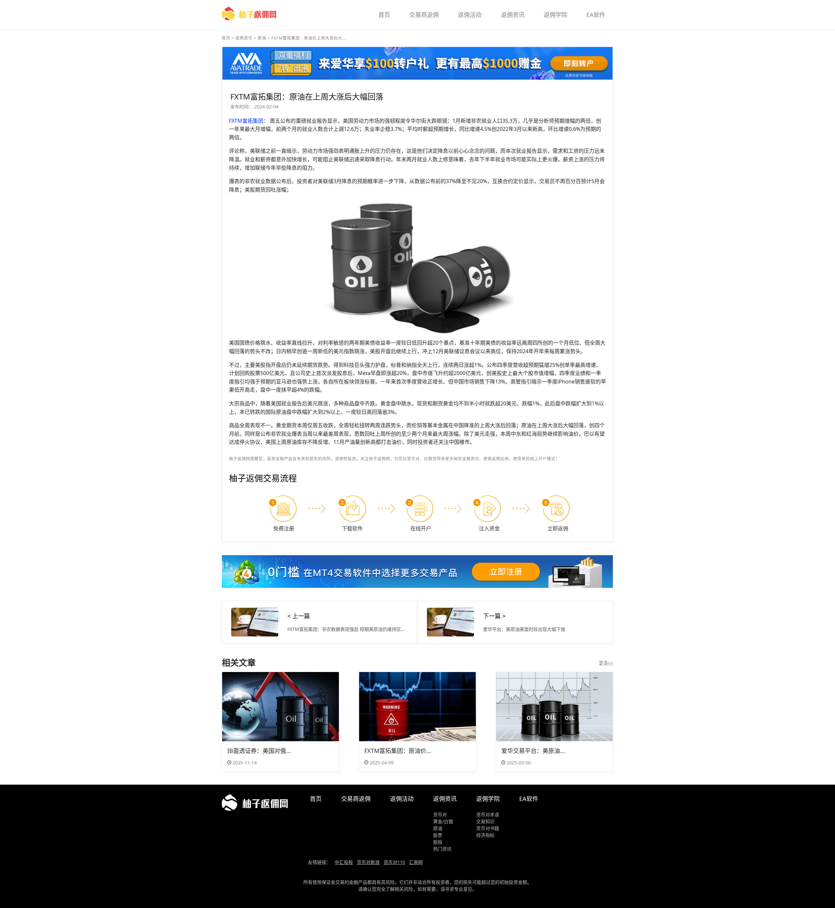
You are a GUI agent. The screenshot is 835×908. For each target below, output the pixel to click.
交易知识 (485, 821)
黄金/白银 (443, 821)
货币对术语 (487, 814)
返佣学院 (555, 15)
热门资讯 (442, 849)
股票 (437, 835)
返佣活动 (469, 15)
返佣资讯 (512, 15)
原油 (262, 38)
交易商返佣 (424, 15)
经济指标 (485, 835)
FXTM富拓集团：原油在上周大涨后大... (308, 38)
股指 (437, 842)
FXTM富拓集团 (246, 120)
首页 (384, 15)
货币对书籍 (487, 828)
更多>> (606, 663)
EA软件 (595, 15)
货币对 (440, 814)
